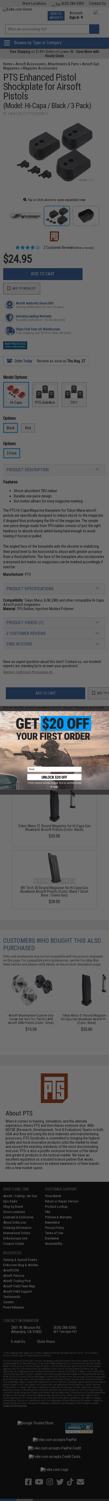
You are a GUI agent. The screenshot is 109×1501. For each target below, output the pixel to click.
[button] (54, 779)
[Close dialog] (3, 715)
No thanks (54, 787)
